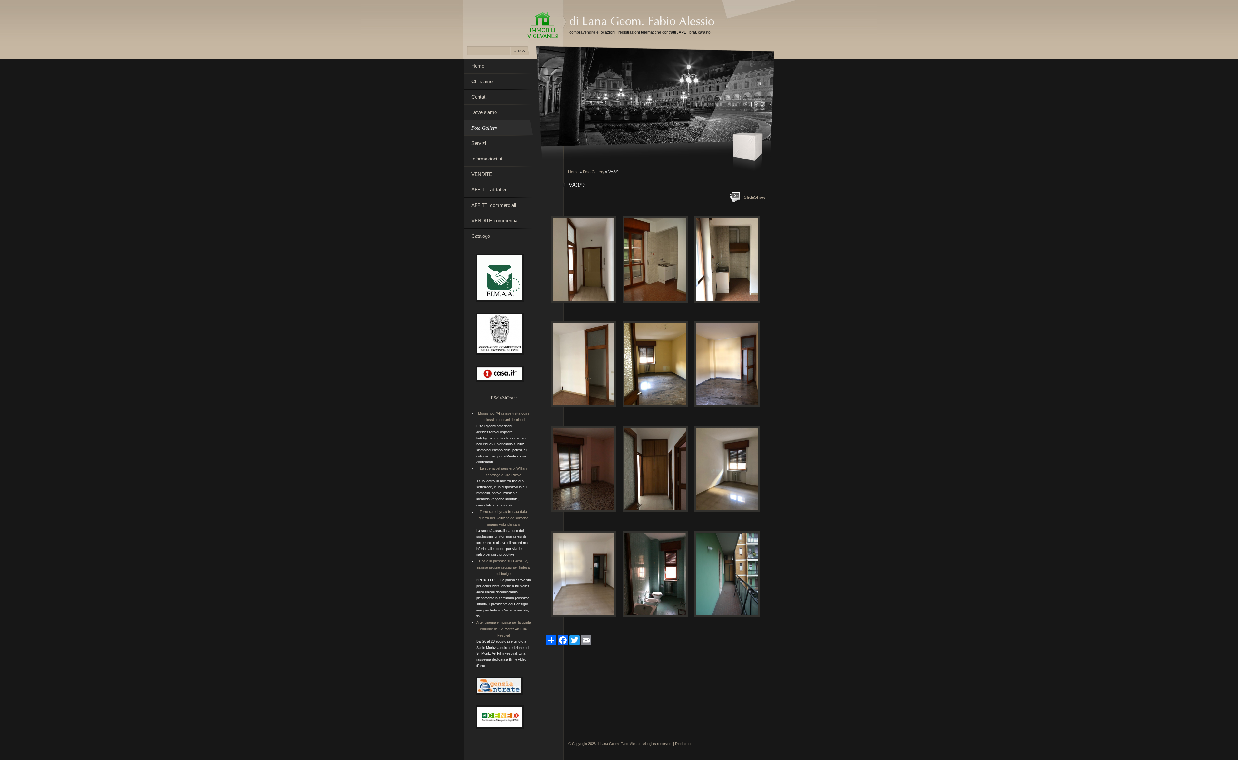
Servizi (478, 143)
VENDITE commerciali (495, 220)
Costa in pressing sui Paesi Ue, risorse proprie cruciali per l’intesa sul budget (503, 567)
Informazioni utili (488, 158)
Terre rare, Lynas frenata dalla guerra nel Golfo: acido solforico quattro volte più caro (503, 518)
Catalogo (480, 236)
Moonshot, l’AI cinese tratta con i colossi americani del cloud (503, 416)
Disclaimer (683, 744)
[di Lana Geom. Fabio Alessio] (543, 25)
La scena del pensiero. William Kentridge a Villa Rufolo (503, 472)
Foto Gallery (593, 172)
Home (573, 172)
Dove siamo (484, 112)
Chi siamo (482, 81)
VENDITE (481, 174)
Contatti (479, 97)
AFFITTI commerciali (493, 205)
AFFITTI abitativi (488, 189)
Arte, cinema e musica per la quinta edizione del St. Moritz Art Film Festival (503, 629)
